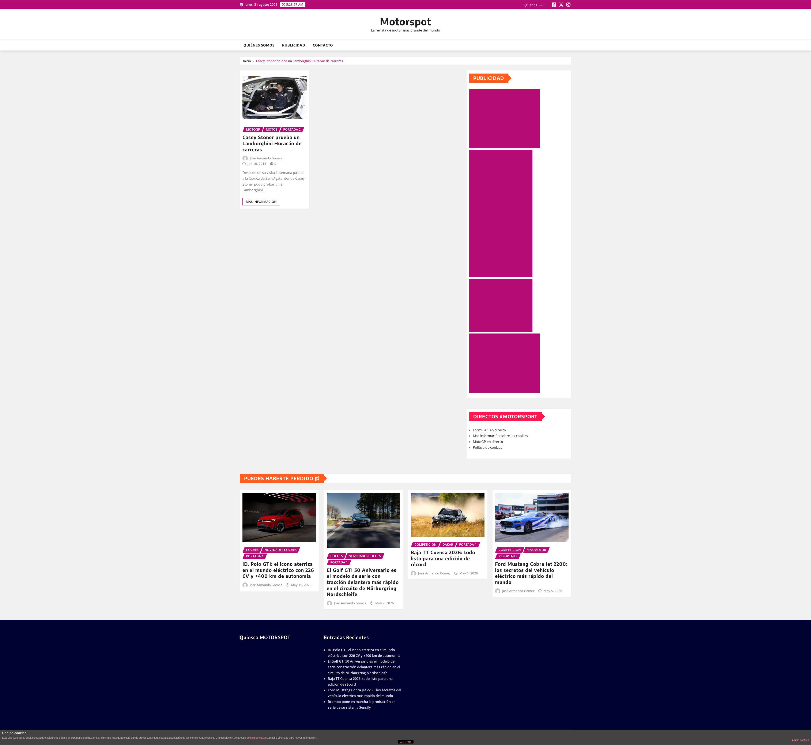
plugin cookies (800, 740)
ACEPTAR (405, 742)
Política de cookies (487, 447)
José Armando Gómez (266, 158)
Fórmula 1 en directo (489, 430)
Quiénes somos (259, 45)
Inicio (247, 61)
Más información (261, 202)
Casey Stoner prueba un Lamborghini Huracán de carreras (299, 61)
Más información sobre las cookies (500, 435)
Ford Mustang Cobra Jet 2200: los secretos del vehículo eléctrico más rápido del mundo (531, 573)
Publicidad (293, 45)
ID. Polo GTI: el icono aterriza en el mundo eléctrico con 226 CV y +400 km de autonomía (278, 570)
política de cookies (257, 737)
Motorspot (405, 21)
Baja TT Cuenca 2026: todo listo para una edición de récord (443, 558)
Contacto (323, 45)
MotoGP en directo (488, 441)
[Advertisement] (506, 118)
